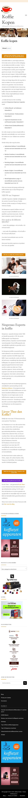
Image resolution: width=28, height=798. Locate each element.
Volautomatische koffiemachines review (11, 731)
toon (9, 48)
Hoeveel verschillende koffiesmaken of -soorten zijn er (13, 711)
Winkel (3, 734)
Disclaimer (4, 701)
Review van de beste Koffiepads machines (12, 718)
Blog (2, 694)
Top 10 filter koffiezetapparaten (9, 725)
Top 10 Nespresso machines (8, 728)
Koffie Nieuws (4, 715)
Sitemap (3, 721)
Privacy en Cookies (6, 697)
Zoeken (25, 683)
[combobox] (14, 568)
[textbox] (14, 569)
